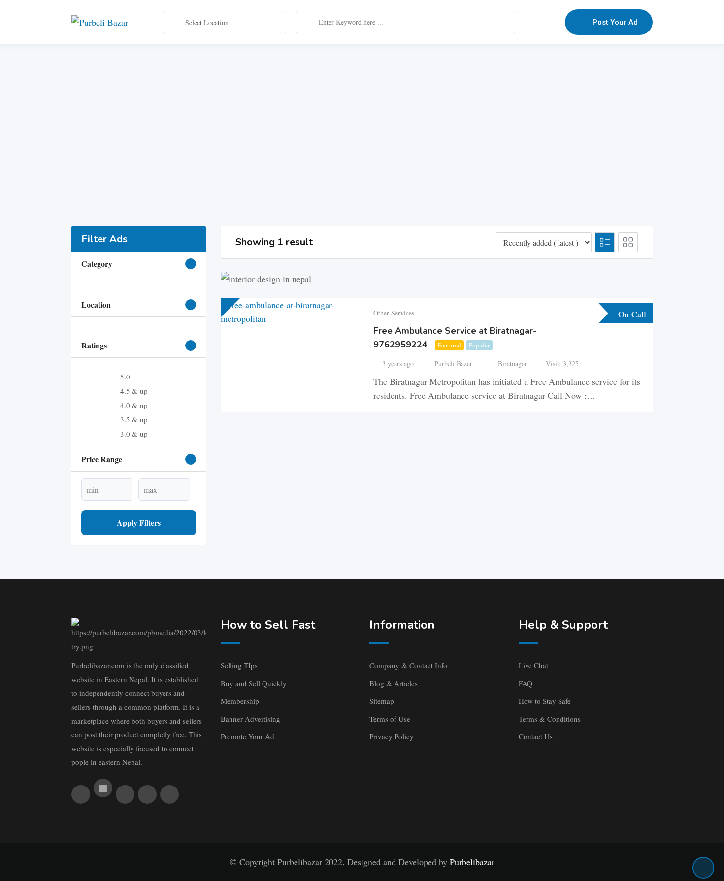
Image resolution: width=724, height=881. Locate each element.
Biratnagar (512, 363)
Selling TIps (239, 665)
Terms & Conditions (550, 719)
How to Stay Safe (545, 701)
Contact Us (536, 736)
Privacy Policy (391, 736)
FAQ (525, 683)
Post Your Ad (615, 22)
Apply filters (139, 522)
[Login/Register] (553, 22)
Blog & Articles (393, 683)
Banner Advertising (250, 719)
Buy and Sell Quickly (254, 683)
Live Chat (533, 665)
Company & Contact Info (408, 665)
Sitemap (381, 701)
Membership (240, 701)
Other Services (393, 312)
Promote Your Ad (247, 736)
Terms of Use (389, 719)
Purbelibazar (472, 862)
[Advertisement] (362, 118)
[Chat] (536, 22)
